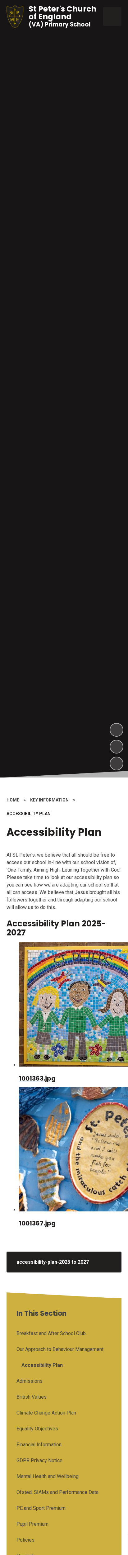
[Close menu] (112, 16)
